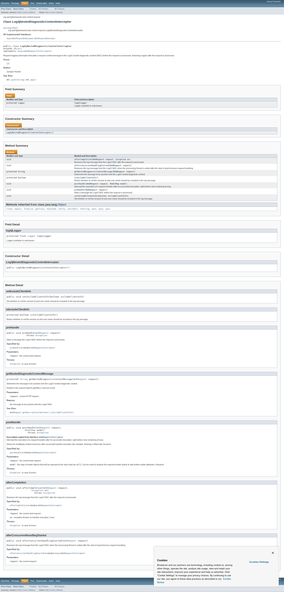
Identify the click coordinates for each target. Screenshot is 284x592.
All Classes (59, 9)
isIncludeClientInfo (85, 178)
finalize (28, 209)
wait (94, 209)
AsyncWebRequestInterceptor (20, 38)
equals (18, 209)
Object (18, 48)
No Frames (43, 9)
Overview (5, 3)
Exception (121, 159)
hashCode (51, 209)
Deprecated (41, 3)
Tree (32, 3)
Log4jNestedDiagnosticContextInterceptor (28, 132)
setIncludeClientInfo (85, 196)
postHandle (80, 184)
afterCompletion (83, 159)
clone (9, 209)
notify (61, 209)
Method (32, 12)
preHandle (79, 190)
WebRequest (98, 159)
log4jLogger (80, 103)
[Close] (272, 552)
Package (15, 3)
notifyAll (73, 209)
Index (51, 3)
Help (58, 3)
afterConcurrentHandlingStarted (91, 165)
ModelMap (114, 184)
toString (84, 209)
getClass (40, 209)
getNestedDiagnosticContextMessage (93, 171)
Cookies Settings (259, 562)
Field (19, 12)
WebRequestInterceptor (44, 38)
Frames (33, 9)
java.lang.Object (10, 28)
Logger (21, 103)
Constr (25, 12)
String (21, 171)
